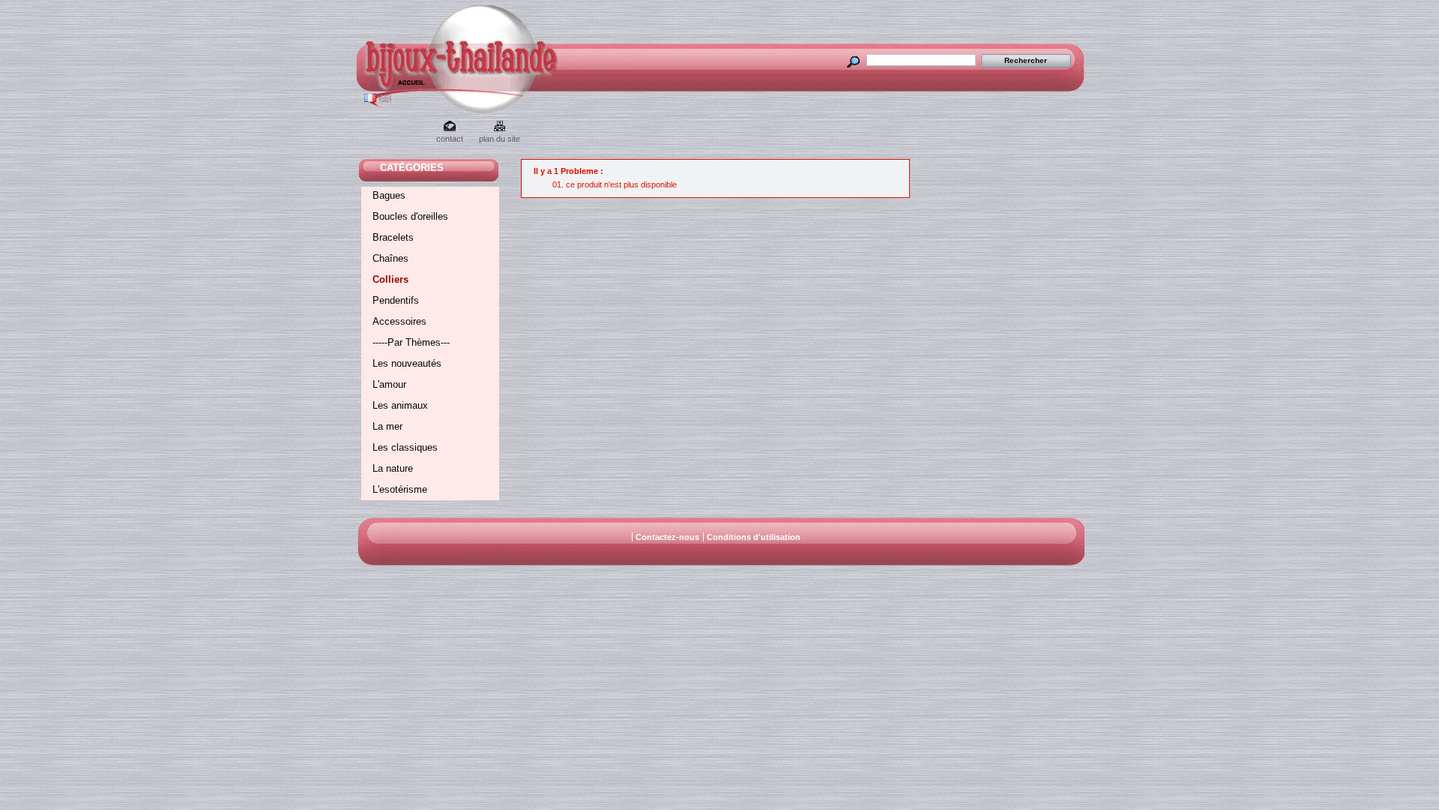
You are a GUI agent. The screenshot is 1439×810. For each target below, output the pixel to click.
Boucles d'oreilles (410, 216)
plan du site (499, 138)
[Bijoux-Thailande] (396, 86)
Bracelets (393, 237)
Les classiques (405, 447)
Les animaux (400, 405)
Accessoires (399, 321)
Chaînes (390, 258)
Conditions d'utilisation (753, 537)
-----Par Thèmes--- (411, 342)
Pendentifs (395, 300)
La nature (392, 468)
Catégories (412, 167)
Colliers (390, 279)
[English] (385, 99)
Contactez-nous (667, 537)
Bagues (388, 195)
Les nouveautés (406, 363)
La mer (387, 426)
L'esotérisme (399, 489)
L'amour (389, 384)
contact (449, 138)
